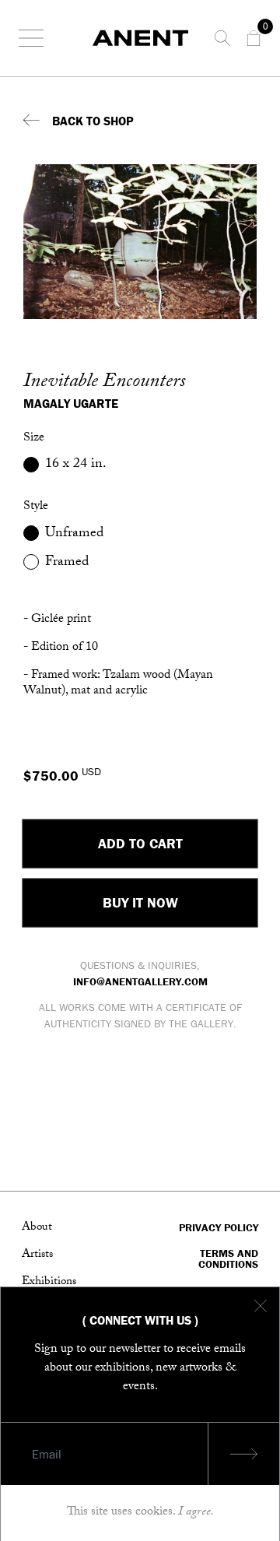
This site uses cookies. (140, 1512)
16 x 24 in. (76, 464)
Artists (37, 1256)
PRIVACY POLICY (218, 1228)
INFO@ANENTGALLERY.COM (140, 981)
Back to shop (93, 120)
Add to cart (140, 843)
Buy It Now (140, 902)
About (37, 1228)
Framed (67, 562)
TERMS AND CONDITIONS (228, 1258)
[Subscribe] (243, 1454)
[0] (253, 38)
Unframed (74, 533)
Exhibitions (49, 1283)
